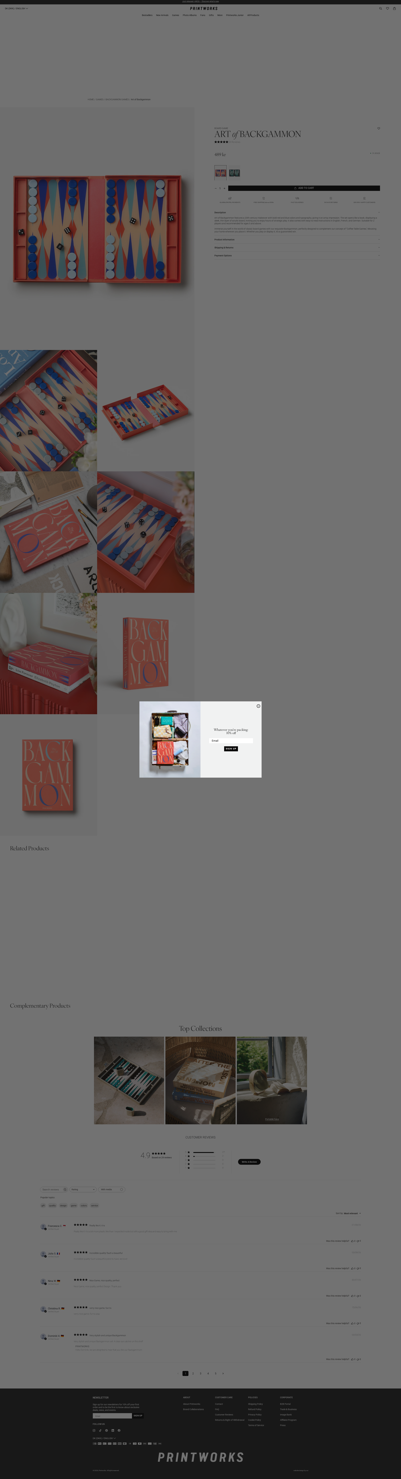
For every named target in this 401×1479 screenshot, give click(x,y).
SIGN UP (231, 748)
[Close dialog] (258, 706)
